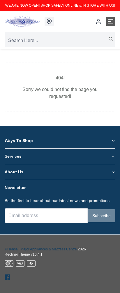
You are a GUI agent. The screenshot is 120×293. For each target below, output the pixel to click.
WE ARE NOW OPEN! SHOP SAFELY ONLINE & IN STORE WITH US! (60, 5)
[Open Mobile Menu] (110, 21)
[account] (98, 21)
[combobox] (60, 40)
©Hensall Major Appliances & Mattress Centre (41, 249)
